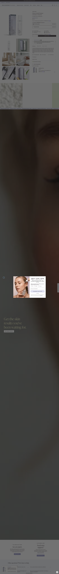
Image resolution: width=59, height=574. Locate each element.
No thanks (37, 293)
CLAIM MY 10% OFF (37, 291)
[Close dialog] (4, 277)
